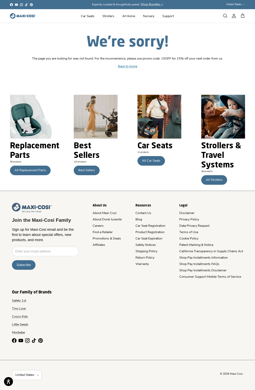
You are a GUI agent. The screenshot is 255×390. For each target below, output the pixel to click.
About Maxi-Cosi (105, 213)
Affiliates (99, 245)
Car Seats (87, 16)
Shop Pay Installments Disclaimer (203, 270)
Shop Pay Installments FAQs (199, 264)
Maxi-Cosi (236, 373)
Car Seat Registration (150, 226)
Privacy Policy (189, 219)
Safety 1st (19, 300)
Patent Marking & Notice (196, 245)
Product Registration (150, 232)
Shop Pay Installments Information (203, 257)
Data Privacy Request (194, 226)
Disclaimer (186, 213)
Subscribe (24, 265)
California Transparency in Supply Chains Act (211, 251)
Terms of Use (188, 232)
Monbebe (18, 332)
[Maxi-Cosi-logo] (23, 16)
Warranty (142, 264)
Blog (138, 219)
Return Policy (144, 257)
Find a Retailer (103, 232)
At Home (128, 16)
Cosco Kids (20, 316)
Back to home (127, 66)
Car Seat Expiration (148, 238)
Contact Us (143, 213)
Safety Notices (145, 245)
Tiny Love (19, 308)
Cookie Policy (188, 238)
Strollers (108, 16)
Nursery (148, 16)
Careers (98, 226)
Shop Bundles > (152, 4)
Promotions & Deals (107, 238)
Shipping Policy (146, 251)
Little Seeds (20, 324)
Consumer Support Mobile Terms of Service (210, 277)
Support (168, 16)
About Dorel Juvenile (107, 219)
